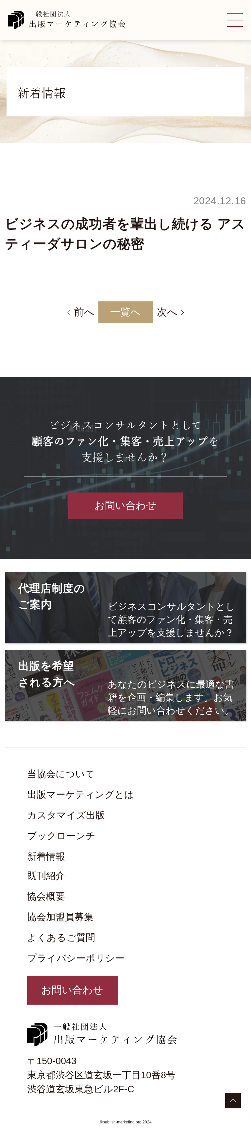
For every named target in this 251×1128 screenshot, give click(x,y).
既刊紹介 (46, 875)
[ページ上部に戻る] (233, 1100)
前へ (84, 312)
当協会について (61, 774)
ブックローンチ (61, 836)
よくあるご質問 (61, 937)
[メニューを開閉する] (235, 20)
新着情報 (46, 856)
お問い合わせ (125, 505)
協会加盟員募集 (60, 917)
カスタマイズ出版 (66, 815)
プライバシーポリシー (76, 958)
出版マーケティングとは (80, 794)
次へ (167, 312)
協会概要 (46, 896)
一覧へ (125, 312)
